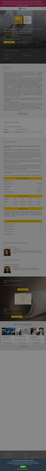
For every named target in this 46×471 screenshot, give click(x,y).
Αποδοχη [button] (23, 466)
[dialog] (23, 235)
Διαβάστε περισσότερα (28, 464)
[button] (23, 469)
